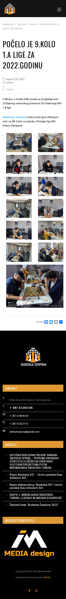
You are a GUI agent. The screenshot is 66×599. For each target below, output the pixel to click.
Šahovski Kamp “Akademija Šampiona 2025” (34, 504)
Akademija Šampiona (15, 117)
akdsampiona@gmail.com (25, 431)
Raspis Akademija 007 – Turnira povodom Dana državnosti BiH (36, 476)
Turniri (10, 89)
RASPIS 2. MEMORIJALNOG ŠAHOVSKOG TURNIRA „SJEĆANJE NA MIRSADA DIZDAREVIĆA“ (36, 496)
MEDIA (47, 577)
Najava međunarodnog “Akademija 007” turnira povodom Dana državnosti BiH (36, 486)
